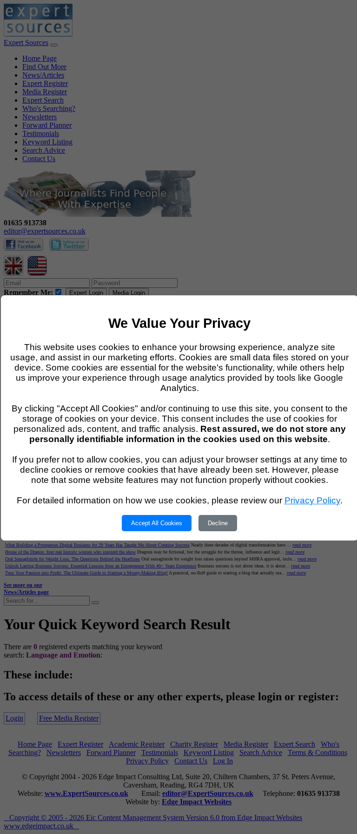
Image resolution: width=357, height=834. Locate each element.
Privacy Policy (312, 500)
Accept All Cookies (156, 523)
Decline (218, 523)
